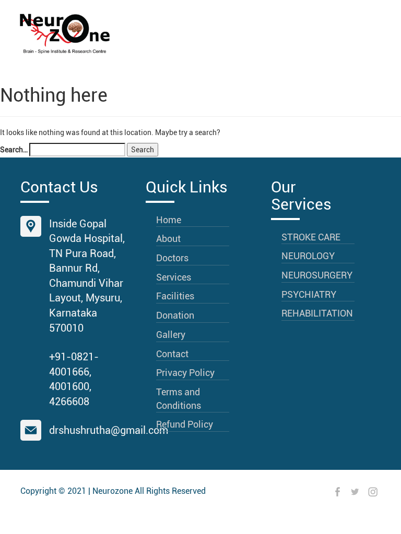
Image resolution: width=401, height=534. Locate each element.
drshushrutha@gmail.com (108, 430)
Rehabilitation (317, 313)
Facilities (175, 295)
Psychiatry (308, 294)
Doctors (172, 257)
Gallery (170, 334)
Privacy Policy (185, 372)
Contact (172, 353)
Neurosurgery (316, 275)
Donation (175, 315)
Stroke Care (310, 237)
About (168, 238)
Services (173, 277)
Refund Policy (184, 424)
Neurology (308, 255)
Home (168, 219)
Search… (14, 149)
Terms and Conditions (178, 398)
